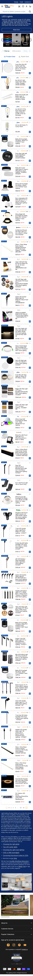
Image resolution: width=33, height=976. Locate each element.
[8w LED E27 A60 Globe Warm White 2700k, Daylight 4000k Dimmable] (7, 83)
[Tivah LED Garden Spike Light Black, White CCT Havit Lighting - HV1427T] (7, 531)
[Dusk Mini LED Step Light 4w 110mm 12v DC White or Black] (7, 377)
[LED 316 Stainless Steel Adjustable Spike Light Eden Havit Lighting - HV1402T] (7, 562)
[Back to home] (9, 6)
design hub (22, 866)
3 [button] (13, 807)
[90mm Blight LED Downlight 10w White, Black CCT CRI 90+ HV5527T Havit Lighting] (7, 217)
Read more (16, 29)
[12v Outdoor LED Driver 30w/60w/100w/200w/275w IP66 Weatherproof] (7, 796)
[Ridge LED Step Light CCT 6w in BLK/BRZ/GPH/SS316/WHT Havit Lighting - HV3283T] (7, 392)
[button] (26, 808)
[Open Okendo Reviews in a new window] (16, 964)
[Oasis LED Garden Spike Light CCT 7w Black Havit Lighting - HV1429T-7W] (7, 703)
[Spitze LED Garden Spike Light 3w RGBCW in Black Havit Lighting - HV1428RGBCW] (7, 300)
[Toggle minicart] (30, 6)
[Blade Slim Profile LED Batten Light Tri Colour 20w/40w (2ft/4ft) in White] (7, 97)
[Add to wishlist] (29, 62)
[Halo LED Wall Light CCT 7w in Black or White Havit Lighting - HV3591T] (7, 363)
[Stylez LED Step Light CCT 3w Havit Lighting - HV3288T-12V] (7, 407)
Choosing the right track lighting (13, 850)
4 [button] (15, 807)
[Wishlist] (23, 6)
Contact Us (28, 2)
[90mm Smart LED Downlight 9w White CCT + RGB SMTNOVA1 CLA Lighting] (7, 422)
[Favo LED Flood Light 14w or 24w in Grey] (7, 485)
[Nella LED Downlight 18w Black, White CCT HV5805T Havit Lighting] (7, 673)
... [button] (17, 807)
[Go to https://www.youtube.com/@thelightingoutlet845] (25, 945)
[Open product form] (30, 73)
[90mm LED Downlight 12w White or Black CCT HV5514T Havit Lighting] (7, 186)
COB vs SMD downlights (11, 852)
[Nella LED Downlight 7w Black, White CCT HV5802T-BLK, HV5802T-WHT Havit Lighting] (7, 626)
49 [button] (20, 807)
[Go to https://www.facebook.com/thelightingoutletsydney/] (8, 945)
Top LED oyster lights (10, 847)
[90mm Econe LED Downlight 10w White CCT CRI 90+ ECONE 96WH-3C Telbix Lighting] (7, 500)
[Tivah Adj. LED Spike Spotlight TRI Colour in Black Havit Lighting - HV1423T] (7, 718)
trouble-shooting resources (19, 861)
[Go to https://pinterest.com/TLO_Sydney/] (19, 945)
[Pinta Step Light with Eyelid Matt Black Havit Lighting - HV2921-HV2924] (7, 156)
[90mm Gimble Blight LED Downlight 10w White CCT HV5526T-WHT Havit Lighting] (7, 348)
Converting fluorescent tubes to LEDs (15, 855)
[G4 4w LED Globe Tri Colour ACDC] (7, 127)
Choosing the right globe (11, 844)
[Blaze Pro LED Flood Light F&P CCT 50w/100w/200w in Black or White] (7, 437)
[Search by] (30, 11)
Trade (21, 2)
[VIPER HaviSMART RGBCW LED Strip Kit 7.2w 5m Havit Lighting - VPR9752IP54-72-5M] (7, 316)
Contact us (24, 949)
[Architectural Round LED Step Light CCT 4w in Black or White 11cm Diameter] (7, 232)
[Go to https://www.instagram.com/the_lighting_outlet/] (13, 945)
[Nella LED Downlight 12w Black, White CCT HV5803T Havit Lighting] (7, 141)
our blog (14, 858)
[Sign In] (26, 6)
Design (16, 2)
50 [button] (23, 807)
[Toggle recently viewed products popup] (19, 6)
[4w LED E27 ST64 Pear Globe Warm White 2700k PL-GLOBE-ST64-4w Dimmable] (7, 112)
